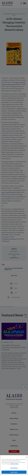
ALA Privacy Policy (14, 463)
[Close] (26, 457)
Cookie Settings (14, 468)
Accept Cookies (14, 472)
